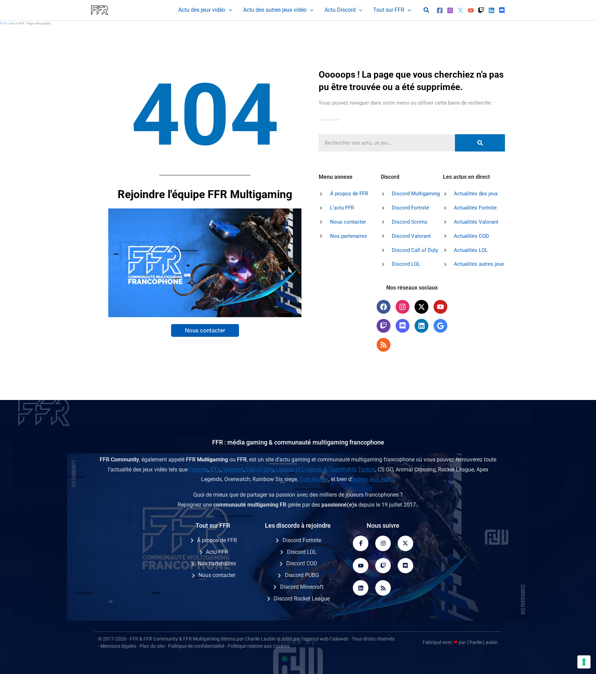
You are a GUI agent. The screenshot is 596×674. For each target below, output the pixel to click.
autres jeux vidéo (373, 479)
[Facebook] (440, 10)
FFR (3, 23)
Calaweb (339, 639)
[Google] (440, 326)
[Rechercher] (480, 143)
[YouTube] (471, 10)
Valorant (233, 469)
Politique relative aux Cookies (259, 646)
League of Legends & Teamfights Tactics (325, 469)
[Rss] (383, 345)
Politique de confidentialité (196, 646)
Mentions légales (118, 646)
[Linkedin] (491, 10)
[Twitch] (481, 10)
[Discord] (502, 10)
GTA (215, 469)
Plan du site (152, 646)
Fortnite (198, 469)
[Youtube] (360, 566)
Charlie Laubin (260, 639)
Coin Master (313, 479)
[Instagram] (450, 10)
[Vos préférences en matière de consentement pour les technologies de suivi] (583, 661)
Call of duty (260, 469)
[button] (228, 10)
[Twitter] (460, 10)
